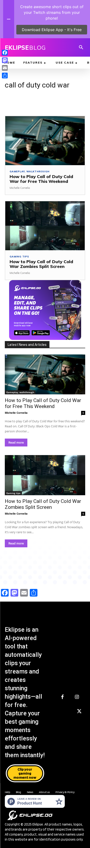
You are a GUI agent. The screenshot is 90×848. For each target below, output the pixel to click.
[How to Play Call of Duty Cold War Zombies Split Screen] (45, 225)
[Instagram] (77, 697)
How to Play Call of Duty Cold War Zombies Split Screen (41, 264)
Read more (16, 442)
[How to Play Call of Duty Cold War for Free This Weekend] (45, 140)
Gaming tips (19, 256)
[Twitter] (79, 712)
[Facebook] (62, 697)
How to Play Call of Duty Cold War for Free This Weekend (41, 179)
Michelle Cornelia (20, 188)
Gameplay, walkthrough (29, 171)
